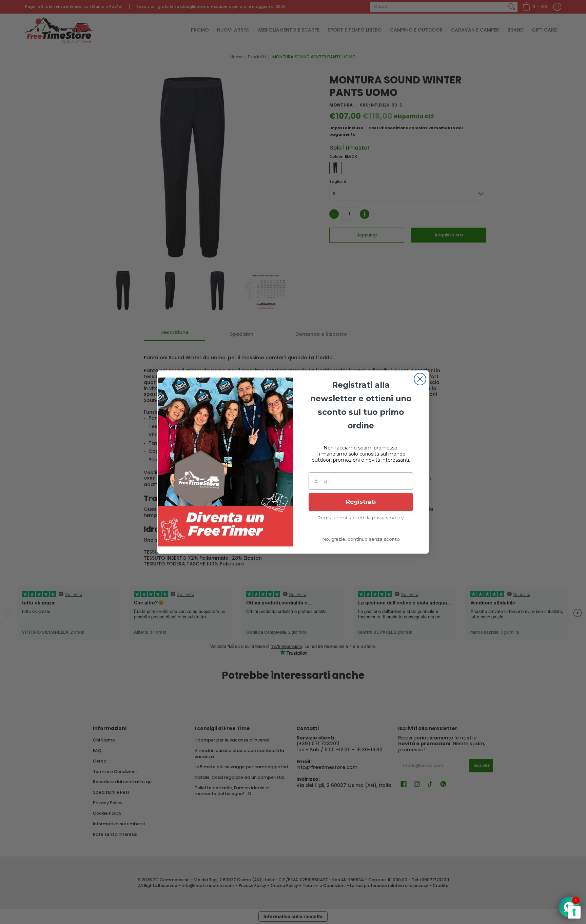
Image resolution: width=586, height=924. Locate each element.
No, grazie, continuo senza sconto (361, 539)
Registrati (361, 501)
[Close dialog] (420, 379)
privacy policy (388, 518)
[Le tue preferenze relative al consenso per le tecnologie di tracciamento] (574, 912)
